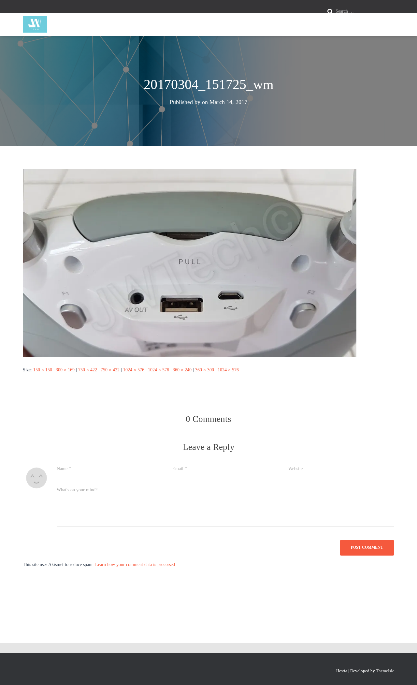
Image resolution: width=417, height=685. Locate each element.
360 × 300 (204, 369)
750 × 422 (87, 369)
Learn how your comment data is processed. (135, 564)
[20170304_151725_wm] (189, 262)
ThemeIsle (385, 670)
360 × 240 (182, 369)
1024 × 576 (133, 369)
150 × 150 (42, 369)
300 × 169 (65, 369)
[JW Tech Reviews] (35, 24)
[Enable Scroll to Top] (404, 672)
